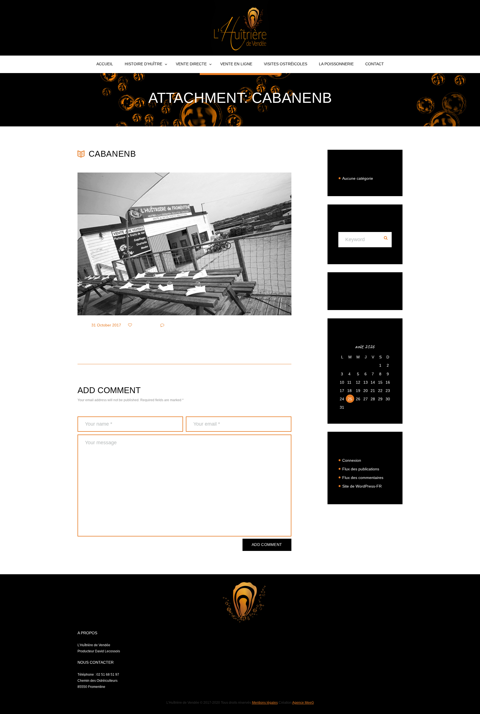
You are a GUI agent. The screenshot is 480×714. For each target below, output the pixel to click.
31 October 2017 (106, 325)
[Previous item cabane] (131, 244)
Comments (177, 325)
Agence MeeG (303, 703)
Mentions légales (265, 703)
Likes (140, 325)
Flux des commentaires (362, 477)
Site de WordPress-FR (362, 486)
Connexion (351, 460)
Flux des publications (360, 469)
